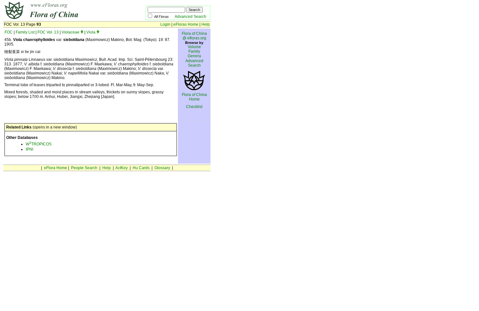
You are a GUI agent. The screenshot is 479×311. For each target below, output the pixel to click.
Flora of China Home (194, 96)
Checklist (194, 106)
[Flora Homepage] (64, 19)
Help (205, 24)
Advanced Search (190, 16)
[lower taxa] (81, 32)
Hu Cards (141, 168)
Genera (194, 56)
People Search (84, 168)
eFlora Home (55, 168)
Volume (194, 47)
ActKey (121, 168)
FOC (9, 32)
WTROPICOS (38, 144)
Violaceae (71, 32)
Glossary (162, 168)
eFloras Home (185, 24)
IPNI (29, 149)
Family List (25, 32)
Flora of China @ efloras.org (194, 35)
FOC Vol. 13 (48, 32)
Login (165, 24)
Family (194, 51)
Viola (90, 32)
